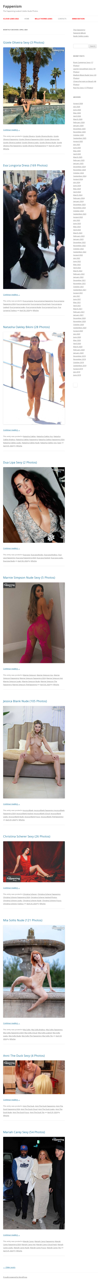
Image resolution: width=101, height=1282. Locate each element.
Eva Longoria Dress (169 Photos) (25, 165)
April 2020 (77, 343)
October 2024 (78, 173)
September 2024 (79, 176)
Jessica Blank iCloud (42, 813)
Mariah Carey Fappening (44, 1241)
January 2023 (78, 239)
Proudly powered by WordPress (15, 1277)
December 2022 (79, 242)
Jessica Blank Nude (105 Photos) (25, 701)
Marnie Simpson (29, 675)
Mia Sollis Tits (47, 1036)
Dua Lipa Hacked (43, 558)
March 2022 (77, 271)
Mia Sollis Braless (38, 1029)
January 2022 (78, 277)
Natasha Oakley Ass (45, 436)
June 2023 (77, 223)
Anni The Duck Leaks (46, 1109)
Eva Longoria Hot (23, 304)
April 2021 (77, 305)
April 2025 (77, 154)
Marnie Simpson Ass (45, 675)
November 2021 (79, 283)
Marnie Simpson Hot (54, 678)
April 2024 (77, 192)
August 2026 (78, 103)
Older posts (9, 1267)
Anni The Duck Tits (37, 1112)
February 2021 (79, 312)
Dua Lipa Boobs (37, 554)
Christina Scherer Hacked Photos (44, 897)
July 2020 (76, 334)
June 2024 (77, 185)
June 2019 (77, 375)
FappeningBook (79, 33)
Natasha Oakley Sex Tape (50, 443)
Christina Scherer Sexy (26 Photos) (26, 836)
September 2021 (79, 290)
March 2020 (77, 346)
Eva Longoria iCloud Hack (41, 304)
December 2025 (79, 129)
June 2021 (77, 299)
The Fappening (79, 30)
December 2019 (79, 356)
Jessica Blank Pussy (32, 816)
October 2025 (78, 135)
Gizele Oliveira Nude (48, 142)
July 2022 (76, 258)
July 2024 (76, 182)
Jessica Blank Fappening (43, 810)
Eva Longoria (28, 301)
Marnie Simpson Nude (31, 681)
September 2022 (79, 252)
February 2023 (79, 236)
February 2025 (79, 160)
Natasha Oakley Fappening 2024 (51, 439)
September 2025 (79, 138)
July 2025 (76, 144)
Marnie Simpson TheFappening (24, 684)
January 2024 (78, 201)
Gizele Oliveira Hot (51, 139)
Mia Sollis (27, 1029)
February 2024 (79, 198)
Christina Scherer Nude (32, 900)
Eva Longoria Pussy (49, 307)
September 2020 (79, 327)
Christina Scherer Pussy (51, 900)
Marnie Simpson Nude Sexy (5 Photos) (29, 577)
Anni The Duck (28, 1106)
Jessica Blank (28, 810)
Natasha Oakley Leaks (12, 443)
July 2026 (76, 106)
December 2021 (79, 280)
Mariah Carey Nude (21, 1247)
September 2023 (79, 214)
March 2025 (77, 157)
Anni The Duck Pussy (21, 1112)
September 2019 (79, 365)
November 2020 (79, 321)
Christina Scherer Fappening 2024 (16, 897)
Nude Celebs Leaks (81, 36)
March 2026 (77, 119)
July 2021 (76, 296)
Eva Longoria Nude (33, 307)
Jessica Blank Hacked (24, 813)
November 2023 (79, 207)
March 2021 (77, 309)
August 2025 (78, 141)
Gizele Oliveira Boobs (44, 136)
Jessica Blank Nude (16, 816)
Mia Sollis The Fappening (31, 1036)
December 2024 (79, 166)
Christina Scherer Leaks (12, 900)
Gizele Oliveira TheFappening (34, 145)
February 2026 (79, 122)
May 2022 (77, 264)
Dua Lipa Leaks (57, 558)
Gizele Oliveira (29, 136)
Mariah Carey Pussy (38, 1247)
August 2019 (78, 369)
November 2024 (79, 170)
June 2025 (77, 147)
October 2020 (78, 324)
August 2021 (78, 293)
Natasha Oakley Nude (31, 443)
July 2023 (76, 220)
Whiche (6, 149)
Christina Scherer (30, 894)
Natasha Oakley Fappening (27, 439)
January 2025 (78, 163)
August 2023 (78, 217)
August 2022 (78, 255)
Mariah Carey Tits (54, 1247)
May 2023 (77, 226)
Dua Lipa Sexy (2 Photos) (20, 462)
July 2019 (76, 372)
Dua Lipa (26, 554)
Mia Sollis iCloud (30, 1033)
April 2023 (77, 230)
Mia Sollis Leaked (45, 1033)
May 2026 (77, 113)
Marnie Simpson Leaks (12, 681)
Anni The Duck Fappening (45, 1106)
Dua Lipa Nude (9, 561)
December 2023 (79, 204)
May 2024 (77, 189)
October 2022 (78, 249)
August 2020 (78, 331)
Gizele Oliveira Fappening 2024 (31, 139)
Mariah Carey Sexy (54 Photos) (24, 1132)
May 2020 (77, 340)
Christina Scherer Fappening (49, 894)
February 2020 (79, 350)
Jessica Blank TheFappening (52, 816)
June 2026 (77, 110)
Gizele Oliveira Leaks (30, 142)
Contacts (62, 19)
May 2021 (77, 302)
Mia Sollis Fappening (54, 1029)
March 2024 (77, 195)
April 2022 (77, 267)
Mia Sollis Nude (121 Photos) (22, 920)
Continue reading (11, 130)
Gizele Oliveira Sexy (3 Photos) (23, 42)
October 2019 (78, 362)
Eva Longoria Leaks (17, 307)
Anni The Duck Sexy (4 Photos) (24, 1055)
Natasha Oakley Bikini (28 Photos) (26, 327)
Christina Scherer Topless (13, 903)
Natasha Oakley (29, 436)
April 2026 (77, 116)
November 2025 (79, 132)
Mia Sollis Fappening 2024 (13, 1033)
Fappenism (12, 6)
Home (26, 19)
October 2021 (78, 286)
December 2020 (79, 318)
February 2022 (79, 274)
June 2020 (77, 337)
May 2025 (77, 151)
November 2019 (79, 359)
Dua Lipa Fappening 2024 (26, 558)
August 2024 (78, 179)
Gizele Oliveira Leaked (12, 142)
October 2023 (78, 211)
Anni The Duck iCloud (29, 1109)
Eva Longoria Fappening (43, 301)
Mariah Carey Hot (29, 1244)
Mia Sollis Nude (15, 1036)
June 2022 (77, 261)
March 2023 (77, 233)
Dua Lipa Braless (50, 554)
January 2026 (78, 125)
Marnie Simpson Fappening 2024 (33, 678)
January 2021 (78, 315)
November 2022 (79, 245)
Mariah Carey (28, 1241)
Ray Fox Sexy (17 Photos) (83, 87)
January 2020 (78, 353)
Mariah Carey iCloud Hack (46, 1244)
